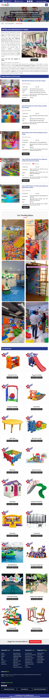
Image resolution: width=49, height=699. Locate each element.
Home (2, 23)
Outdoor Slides (40, 656)
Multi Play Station (17, 664)
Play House (16, 665)
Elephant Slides (40, 653)
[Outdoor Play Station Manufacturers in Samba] (36, 489)
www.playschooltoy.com (9, 689)
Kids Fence (16, 662)
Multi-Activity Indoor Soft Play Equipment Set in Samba (34, 133)
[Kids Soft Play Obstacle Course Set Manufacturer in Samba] (10, 88)
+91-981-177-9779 (7, 1)
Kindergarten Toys (29, 662)
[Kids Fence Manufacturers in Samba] (12, 457)
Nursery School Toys (29, 657)
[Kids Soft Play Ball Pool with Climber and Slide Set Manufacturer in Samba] (10, 113)
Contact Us (4, 661)
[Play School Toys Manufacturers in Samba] (12, 362)
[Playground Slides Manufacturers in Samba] (36, 362)
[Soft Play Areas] (34, 45)
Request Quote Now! (35, 641)
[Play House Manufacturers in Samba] (12, 489)
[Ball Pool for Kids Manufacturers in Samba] (36, 425)
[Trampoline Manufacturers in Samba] (36, 520)
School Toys (27, 667)
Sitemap (3, 662)
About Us (3, 654)
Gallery (3, 656)
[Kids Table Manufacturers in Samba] (12, 425)
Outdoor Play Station (18, 667)
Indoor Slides (40, 662)
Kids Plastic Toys (28, 659)
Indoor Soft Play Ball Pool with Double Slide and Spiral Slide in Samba (35, 186)
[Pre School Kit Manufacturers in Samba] (12, 615)
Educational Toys (28, 661)
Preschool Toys (28, 653)
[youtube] (29, 1)
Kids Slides (39, 654)
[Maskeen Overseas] (5, 5)
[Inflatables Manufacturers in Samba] (12, 520)
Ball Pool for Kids (17, 661)
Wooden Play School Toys (30, 654)
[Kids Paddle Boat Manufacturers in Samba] (12, 552)
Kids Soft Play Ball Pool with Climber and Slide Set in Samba (34, 106)
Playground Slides (17, 654)
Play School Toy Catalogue (41, 1)
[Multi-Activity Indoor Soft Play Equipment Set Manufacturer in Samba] (10, 140)
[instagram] (32, 1)
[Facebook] (27, 1)
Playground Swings (17, 656)
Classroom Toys (28, 656)
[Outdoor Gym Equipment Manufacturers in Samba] (36, 584)
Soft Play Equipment (9, 23)
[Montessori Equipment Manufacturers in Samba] (36, 552)
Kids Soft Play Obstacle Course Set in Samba (33, 81)
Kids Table (16, 659)
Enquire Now (25, 100)
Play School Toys (17, 653)
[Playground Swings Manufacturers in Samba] (12, 394)
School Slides (40, 657)
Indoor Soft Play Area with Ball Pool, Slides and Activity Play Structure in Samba (34, 160)
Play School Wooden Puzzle (29, 664)
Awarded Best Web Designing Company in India (32, 696)
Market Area (4, 664)
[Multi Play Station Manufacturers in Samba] (36, 457)
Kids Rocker (16, 657)
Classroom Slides (40, 659)
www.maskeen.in (24, 689)
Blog (3, 659)
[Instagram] (13, 239)
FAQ (2, 657)
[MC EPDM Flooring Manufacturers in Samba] (12, 584)
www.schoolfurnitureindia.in (40, 689)
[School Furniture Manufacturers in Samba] (36, 615)
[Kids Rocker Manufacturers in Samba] (36, 394)
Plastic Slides (40, 661)
